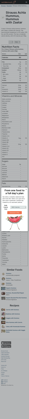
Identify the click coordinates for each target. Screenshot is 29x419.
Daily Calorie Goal (6, 207)
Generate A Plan (14, 212)
